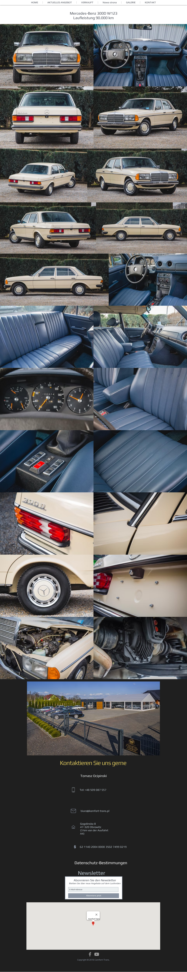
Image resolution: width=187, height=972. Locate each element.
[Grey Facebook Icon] (90, 954)
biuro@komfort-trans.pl (95, 810)
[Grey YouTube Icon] (97, 954)
